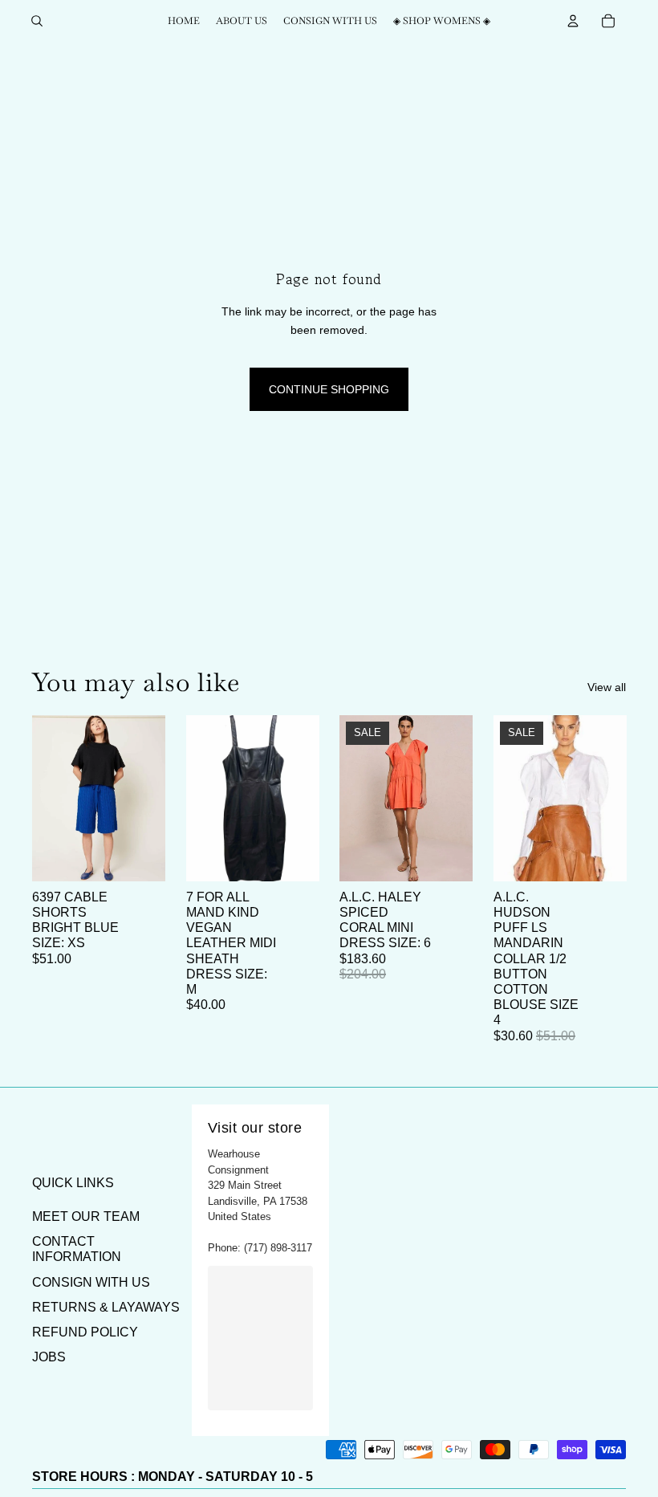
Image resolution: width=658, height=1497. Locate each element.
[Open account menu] (573, 21)
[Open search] (37, 21)
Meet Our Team (86, 1216)
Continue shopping (329, 389)
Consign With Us (91, 1282)
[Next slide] (152, 798)
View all (606, 687)
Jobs (49, 1357)
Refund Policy (85, 1332)
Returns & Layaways (106, 1307)
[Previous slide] (44, 798)
